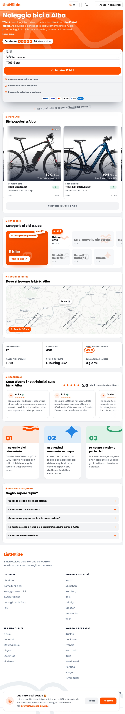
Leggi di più (8, 34)
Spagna (70, 672)
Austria (70, 634)
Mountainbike (12, 645)
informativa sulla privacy (34, 706)
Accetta (108, 700)
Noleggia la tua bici (15, 591)
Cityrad (8, 650)
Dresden (70, 608)
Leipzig (69, 602)
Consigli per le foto (14, 602)
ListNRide (13, 554)
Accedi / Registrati (110, 4)
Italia (68, 656)
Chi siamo (9, 580)
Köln (68, 597)
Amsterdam (72, 613)
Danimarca (72, 639)
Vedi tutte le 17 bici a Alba (62, 205)
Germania (71, 650)
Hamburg (71, 591)
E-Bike (7, 634)
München (71, 586)
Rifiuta (91, 700)
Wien (68, 619)
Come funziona (12, 586)
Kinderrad (9, 661)
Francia (70, 645)
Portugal (70, 667)
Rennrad (9, 639)
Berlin (69, 580)
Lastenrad (9, 656)
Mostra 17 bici (64, 70)
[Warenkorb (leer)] (86, 5)
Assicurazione (12, 597)
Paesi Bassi (72, 661)
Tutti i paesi (72, 678)
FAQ (6, 608)
